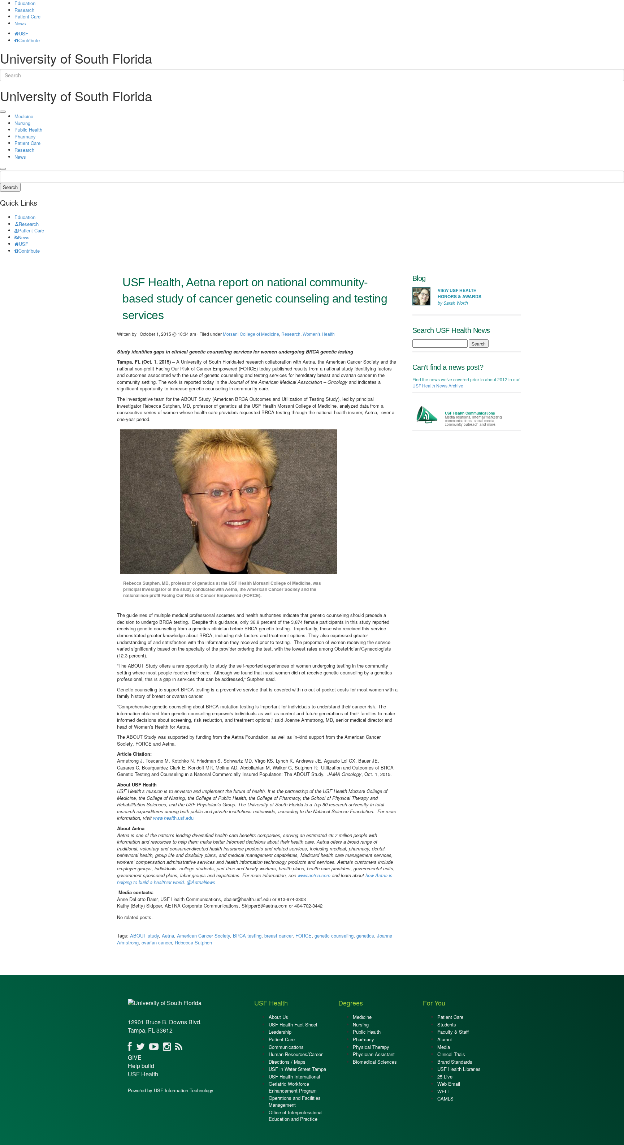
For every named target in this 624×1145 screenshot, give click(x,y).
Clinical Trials (451, 1054)
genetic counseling (334, 935)
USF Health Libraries (459, 1068)
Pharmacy (25, 136)
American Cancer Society (203, 935)
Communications (286, 1046)
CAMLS (445, 1098)
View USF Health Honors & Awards (459, 293)
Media (443, 1046)
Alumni (444, 1039)
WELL (443, 1091)
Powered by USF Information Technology (170, 1090)
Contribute (29, 40)
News (20, 23)
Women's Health (319, 334)
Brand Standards (454, 1061)
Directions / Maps (287, 1061)
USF (23, 33)
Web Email (448, 1083)
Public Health (28, 129)
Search (10, 187)
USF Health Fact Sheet (293, 1024)
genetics (365, 935)
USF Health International (294, 1076)
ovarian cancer (157, 942)
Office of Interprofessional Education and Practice (295, 1116)
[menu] (3, 112)
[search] (3, 169)
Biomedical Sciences (375, 1061)
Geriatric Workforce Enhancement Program (293, 1087)
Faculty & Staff (453, 1031)
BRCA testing (247, 935)
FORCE (303, 935)
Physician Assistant (374, 1054)
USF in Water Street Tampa (297, 1068)
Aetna (168, 935)
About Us (278, 1016)
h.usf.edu (173, 817)
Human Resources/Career (295, 1054)
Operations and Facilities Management (295, 1101)
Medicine (23, 116)
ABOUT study (144, 935)
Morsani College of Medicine (251, 334)
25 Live (444, 1076)
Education (24, 217)
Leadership (280, 1031)
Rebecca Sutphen (193, 942)
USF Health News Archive (437, 385)
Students (446, 1024)
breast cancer (278, 935)
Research (24, 10)
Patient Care (27, 16)
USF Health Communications (470, 413)
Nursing (22, 123)
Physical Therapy (371, 1046)
